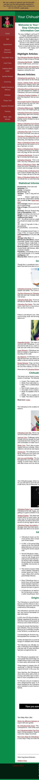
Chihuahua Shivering (24, 160)
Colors (28, 400)
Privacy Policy (18, 766)
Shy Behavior (22, 357)
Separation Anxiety (24, 342)
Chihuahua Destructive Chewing (28, 112)
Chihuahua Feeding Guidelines (27, 95)
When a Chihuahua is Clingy (27, 164)
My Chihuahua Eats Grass (26, 726)
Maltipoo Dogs (22, 760)
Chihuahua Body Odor (25, 300)
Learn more (24, 8)
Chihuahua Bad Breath (25, 62)
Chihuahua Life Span (24, 117)
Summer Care (22, 437)
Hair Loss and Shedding (25, 458)
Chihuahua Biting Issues (25, 108)
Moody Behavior (23, 363)
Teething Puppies (23, 515)
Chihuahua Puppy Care (25, 509)
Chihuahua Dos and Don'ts (26, 78)
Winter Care (21, 445)
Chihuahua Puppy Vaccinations (28, 525)
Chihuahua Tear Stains (25, 304)
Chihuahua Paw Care (24, 131)
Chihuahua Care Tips (24, 433)
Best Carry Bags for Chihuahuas (28, 737)
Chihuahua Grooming (24, 289)
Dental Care (21, 452)
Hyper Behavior (23, 350)
